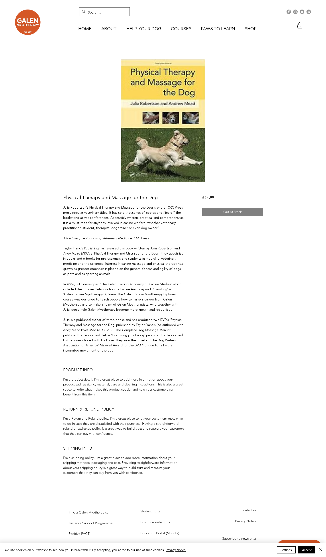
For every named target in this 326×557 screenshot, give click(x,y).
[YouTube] (302, 12)
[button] (299, 25)
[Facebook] (289, 12)
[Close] (320, 549)
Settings (286, 550)
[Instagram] (295, 12)
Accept (307, 550)
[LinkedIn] (308, 12)
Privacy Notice (176, 550)
